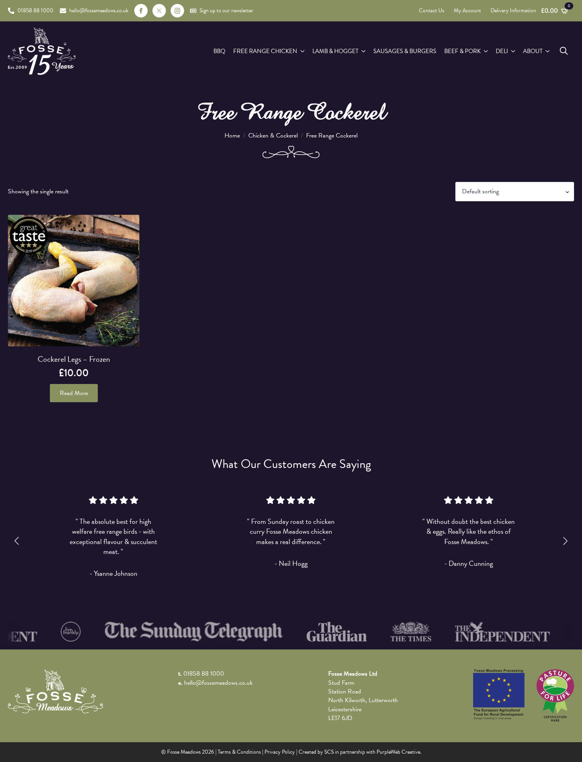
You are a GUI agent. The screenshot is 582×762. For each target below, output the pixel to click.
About (532, 51)
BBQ (219, 51)
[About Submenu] (547, 51)
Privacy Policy (279, 752)
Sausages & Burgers (404, 51)
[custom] (159, 10)
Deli (502, 51)
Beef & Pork (462, 51)
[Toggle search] (563, 50)
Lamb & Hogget (335, 51)
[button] (17, 541)
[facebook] (141, 10)
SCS (329, 752)
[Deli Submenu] (513, 51)
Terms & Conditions (239, 752)
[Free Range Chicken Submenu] (302, 51)
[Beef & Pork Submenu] (486, 51)
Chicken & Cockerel (273, 135)
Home (232, 135)
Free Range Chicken (265, 51)
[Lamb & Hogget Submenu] (363, 51)
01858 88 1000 (203, 673)
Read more (74, 393)
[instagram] (177, 10)
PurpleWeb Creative (398, 752)
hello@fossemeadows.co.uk (218, 683)
